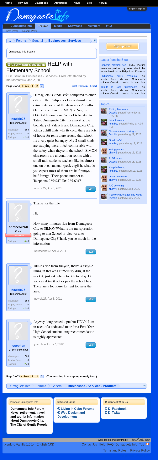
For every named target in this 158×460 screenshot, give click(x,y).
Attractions (60, 2)
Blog (89, 2)
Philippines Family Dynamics (119, 76)
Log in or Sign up (137, 9)
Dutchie (113, 112)
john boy (113, 123)
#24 (91, 345)
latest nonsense (118, 176)
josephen (18, 345)
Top (141, 444)
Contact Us (89, 444)
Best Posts (12, 31)
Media (58, 25)
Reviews (23, 2)
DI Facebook (117, 408)
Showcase (75, 25)
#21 (91, 189)
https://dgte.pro (140, 439)
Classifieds (41, 2)
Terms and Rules (114, 450)
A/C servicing (116, 185)
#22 (91, 251)
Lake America (116, 120)
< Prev (25, 86)
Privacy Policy (140, 450)
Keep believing (117, 167)
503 (27, 356)
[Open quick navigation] (94, 40)
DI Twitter (114, 412)
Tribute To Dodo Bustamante (119, 87)
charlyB (113, 152)
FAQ (109, 25)
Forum (103, 2)
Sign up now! (122, 46)
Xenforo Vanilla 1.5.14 (19, 444)
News (77, 2)
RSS (147, 444)
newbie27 (18, 118)
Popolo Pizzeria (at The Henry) (126, 194)
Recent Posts (30, 31)
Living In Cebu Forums (77, 408)
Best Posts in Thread (84, 86)
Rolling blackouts (118, 109)
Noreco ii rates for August (123, 131)
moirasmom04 (16, 80)
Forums (43, 26)
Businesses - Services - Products (48, 76)
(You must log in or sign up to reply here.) (71, 376)
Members (94, 25)
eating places (116, 149)
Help (102, 444)
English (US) (45, 444)
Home (8, 2)
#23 (91, 299)
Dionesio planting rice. (114, 65)
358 (27, 129)
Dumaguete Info (21, 25)
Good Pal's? (115, 140)
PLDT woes (115, 158)
